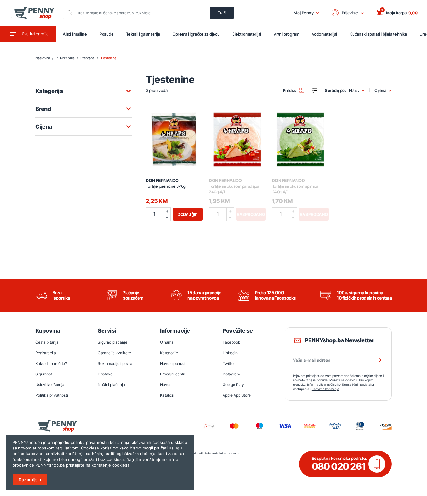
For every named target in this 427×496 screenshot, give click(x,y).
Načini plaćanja (111, 384)
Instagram (231, 374)
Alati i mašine (75, 34)
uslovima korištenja (325, 389)
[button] (348, 12)
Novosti (166, 384)
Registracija (45, 352)
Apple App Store (237, 395)
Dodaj (185, 214)
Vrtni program (286, 34)
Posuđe (106, 34)
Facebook (231, 342)
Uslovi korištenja (49, 384)
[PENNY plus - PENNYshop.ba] (32, 13)
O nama (166, 342)
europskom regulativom (55, 447)
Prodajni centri (172, 374)
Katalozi (167, 395)
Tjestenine (108, 58)
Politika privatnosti (51, 395)
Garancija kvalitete (114, 352)
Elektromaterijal (246, 34)
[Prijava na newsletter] (376, 360)
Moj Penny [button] (304, 12)
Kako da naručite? (51, 363)
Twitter (229, 363)
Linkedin (230, 352)
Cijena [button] (380, 90)
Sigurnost (43, 374)
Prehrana (87, 58)
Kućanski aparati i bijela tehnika (378, 34)
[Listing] (316, 90)
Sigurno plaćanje (112, 342)
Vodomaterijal (324, 34)
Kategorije (169, 352)
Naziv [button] (354, 90)
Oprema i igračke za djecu (196, 34)
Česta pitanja (46, 342)
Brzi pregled (174, 136)
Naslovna (42, 58)
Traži (222, 12)
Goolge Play (233, 384)
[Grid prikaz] (304, 90)
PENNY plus (65, 58)
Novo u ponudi (172, 363)
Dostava (105, 374)
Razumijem (30, 479)
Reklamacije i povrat (115, 363)
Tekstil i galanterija (143, 34)
